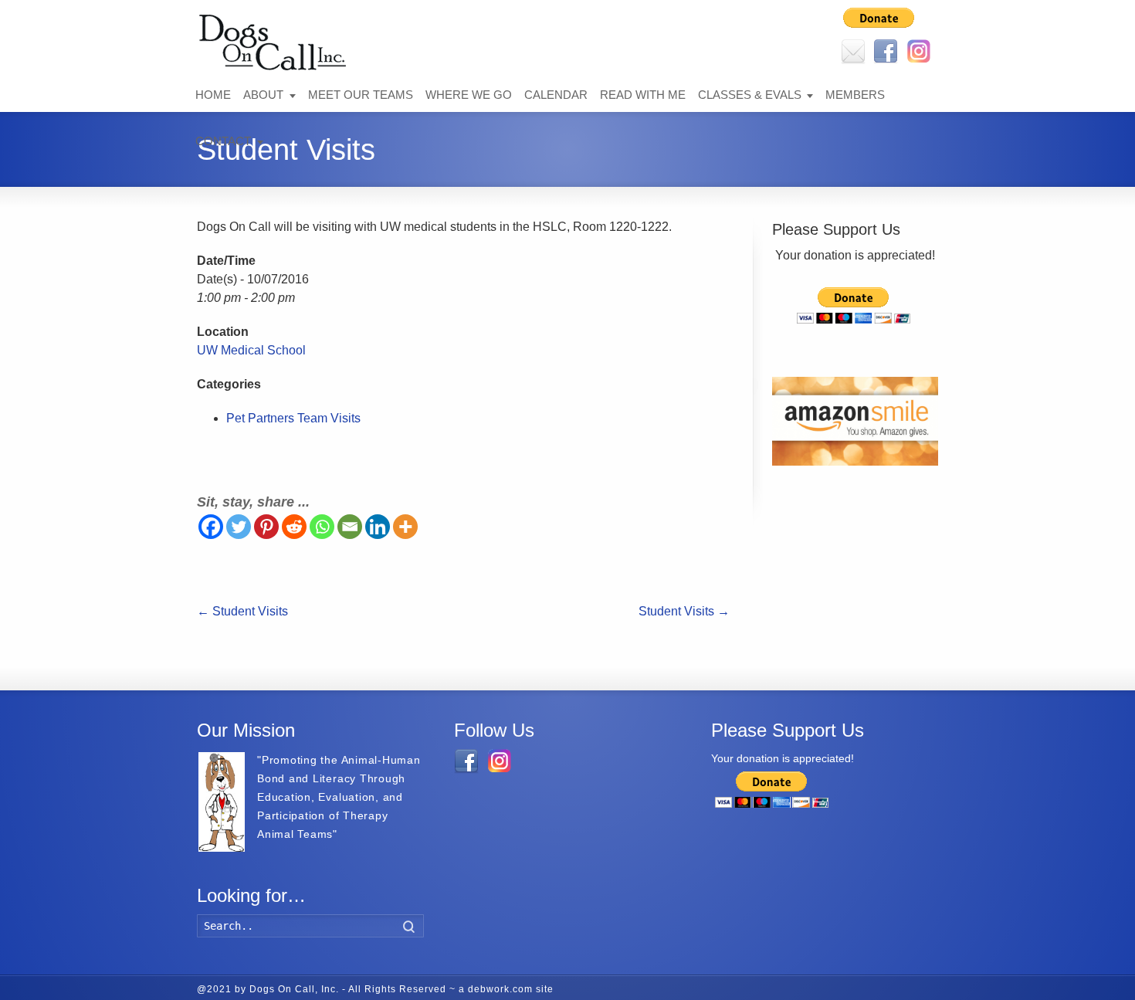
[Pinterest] (266, 526)
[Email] (349, 526)
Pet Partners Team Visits (293, 418)
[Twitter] (238, 526)
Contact (223, 140)
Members (855, 94)
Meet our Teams (360, 94)
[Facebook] (210, 526)
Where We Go (468, 94)
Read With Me (643, 94)
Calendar (556, 94)
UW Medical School (251, 350)
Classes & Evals (749, 94)
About (263, 94)
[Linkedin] (377, 526)
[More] (405, 526)
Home (213, 94)
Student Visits (242, 611)
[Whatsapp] (322, 526)
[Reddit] (294, 526)
